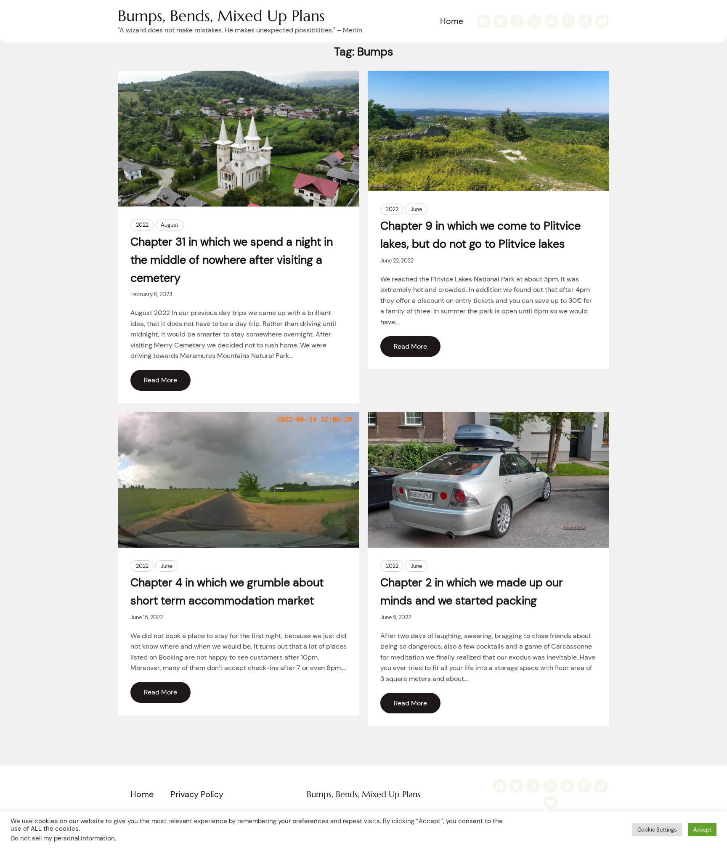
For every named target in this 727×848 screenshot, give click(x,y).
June (416, 209)
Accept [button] (702, 829)
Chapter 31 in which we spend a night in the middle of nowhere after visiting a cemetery (231, 259)
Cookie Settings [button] (657, 829)
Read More (160, 380)
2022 (142, 224)
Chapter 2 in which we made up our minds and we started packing (471, 591)
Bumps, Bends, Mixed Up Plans (221, 15)
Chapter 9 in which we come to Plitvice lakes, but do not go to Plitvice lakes (480, 234)
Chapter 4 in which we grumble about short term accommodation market (227, 591)
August (169, 224)
